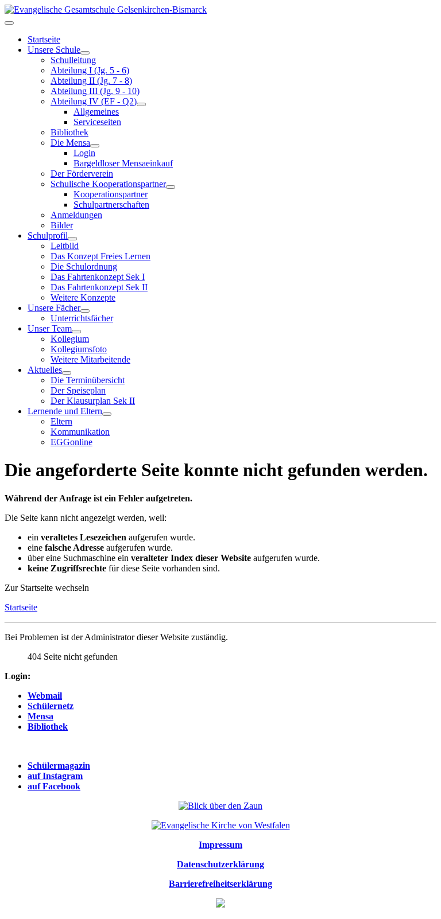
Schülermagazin (59, 765)
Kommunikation (80, 432)
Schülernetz (51, 706)
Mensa (40, 716)
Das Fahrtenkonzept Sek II (99, 287)
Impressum (220, 845)
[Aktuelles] (66, 373)
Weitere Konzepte (83, 297)
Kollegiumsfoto (79, 349)
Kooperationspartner (111, 194)
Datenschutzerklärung (220, 864)
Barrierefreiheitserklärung (220, 884)
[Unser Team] (76, 331)
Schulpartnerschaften (111, 204)
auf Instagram (55, 776)
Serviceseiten (97, 122)
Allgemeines (96, 111)
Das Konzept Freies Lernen (100, 256)
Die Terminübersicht (88, 380)
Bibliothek (69, 132)
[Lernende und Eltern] (106, 414)
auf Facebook (54, 786)
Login (84, 153)
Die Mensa (70, 142)
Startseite (44, 39)
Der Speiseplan (78, 390)
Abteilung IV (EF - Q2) (94, 101)
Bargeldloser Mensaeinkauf (123, 163)
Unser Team (50, 328)
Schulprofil (48, 235)
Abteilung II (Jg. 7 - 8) (91, 80)
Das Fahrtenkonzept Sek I (98, 277)
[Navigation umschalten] (9, 23)
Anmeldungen (76, 215)
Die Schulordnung (84, 266)
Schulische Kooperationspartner (108, 184)
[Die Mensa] (94, 145)
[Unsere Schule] (85, 52)
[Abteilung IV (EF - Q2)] (141, 104)
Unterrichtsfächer (82, 318)
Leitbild (65, 246)
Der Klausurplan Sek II (93, 401)
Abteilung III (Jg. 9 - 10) (95, 91)
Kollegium (70, 339)
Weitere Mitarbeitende (90, 359)
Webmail (45, 695)
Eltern (61, 421)
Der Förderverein (82, 173)
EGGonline (71, 442)
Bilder (62, 225)
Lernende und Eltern (65, 411)
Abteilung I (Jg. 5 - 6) (90, 70)
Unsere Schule (54, 49)
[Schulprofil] (72, 238)
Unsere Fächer (54, 308)
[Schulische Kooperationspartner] (170, 187)
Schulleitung (73, 60)
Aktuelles (45, 370)
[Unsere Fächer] (85, 311)
